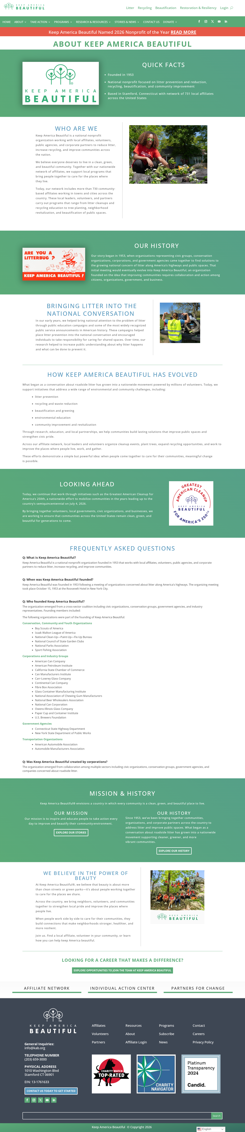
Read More (183, 32)
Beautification (165, 8)
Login (224, 8)
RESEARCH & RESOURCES (92, 22)
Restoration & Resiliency (198, 8)
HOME (6, 22)
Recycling (145, 8)
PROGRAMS (61, 22)
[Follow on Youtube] (219, 21)
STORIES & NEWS (125, 22)
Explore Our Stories (71, 832)
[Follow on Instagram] (205, 21)
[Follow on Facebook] (199, 21)
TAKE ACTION (38, 22)
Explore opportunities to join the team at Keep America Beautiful (122, 970)
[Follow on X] (212, 21)
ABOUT (18, 22)
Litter (130, 8)
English (206, 1129)
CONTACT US (151, 22)
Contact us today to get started (51, 1091)
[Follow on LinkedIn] (225, 21)
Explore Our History (174, 851)
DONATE (168, 22)
